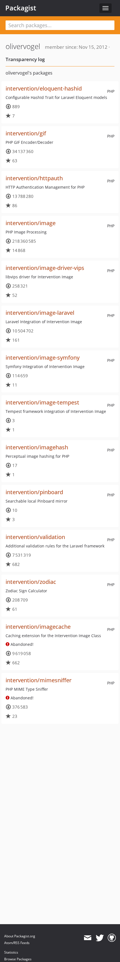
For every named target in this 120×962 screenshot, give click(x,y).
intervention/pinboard (34, 492)
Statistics (11, 952)
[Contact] (87, 938)
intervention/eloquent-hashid (44, 88)
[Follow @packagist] (100, 938)
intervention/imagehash (37, 447)
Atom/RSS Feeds (17, 942)
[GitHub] (112, 938)
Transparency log (25, 59)
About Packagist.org (19, 936)
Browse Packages (18, 959)
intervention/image (31, 223)
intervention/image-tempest (42, 402)
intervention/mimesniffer (38, 680)
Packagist (20, 7)
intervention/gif (26, 133)
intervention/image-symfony (43, 357)
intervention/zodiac (31, 582)
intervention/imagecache (38, 626)
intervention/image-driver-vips (45, 268)
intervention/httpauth (34, 178)
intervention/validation (35, 537)
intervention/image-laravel (40, 312)
